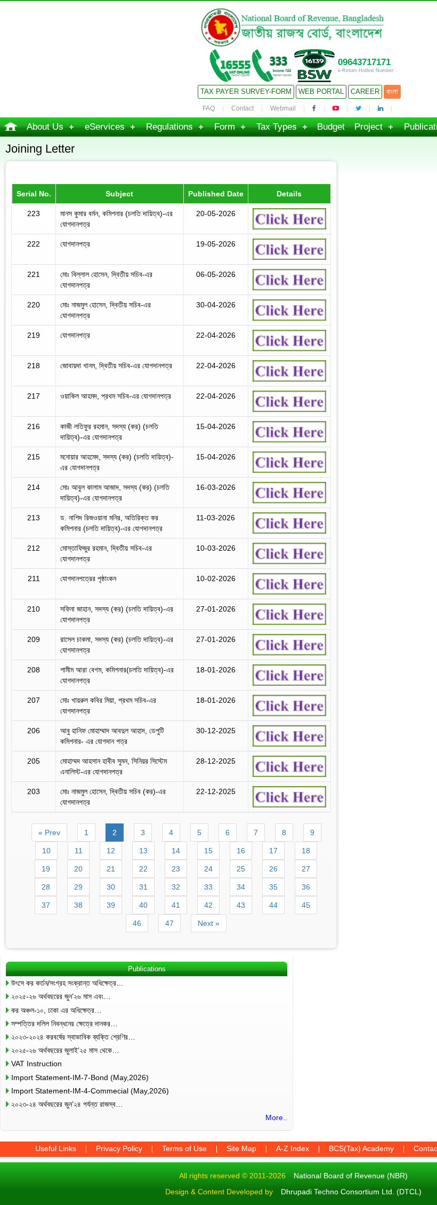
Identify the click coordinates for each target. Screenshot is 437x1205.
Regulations (169, 127)
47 (169, 923)
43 (241, 905)
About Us (45, 127)
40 (143, 905)
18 (306, 850)
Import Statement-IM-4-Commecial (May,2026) (90, 1091)
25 (241, 869)
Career (365, 92)
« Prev (49, 832)
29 (78, 887)
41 (176, 905)
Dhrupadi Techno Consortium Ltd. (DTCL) (351, 1191)
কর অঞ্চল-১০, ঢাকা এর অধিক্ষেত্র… (56, 1010)
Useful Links (55, 1148)
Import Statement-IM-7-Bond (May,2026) (80, 1077)
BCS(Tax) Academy (361, 1148)
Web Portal (321, 92)
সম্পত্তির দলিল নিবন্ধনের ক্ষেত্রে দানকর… (64, 1023)
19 (46, 869)
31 (143, 887)
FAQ (209, 108)
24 (208, 869)
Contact (242, 108)
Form (224, 127)
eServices (105, 127)
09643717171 (364, 62)
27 (306, 869)
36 (306, 887)
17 (273, 850)
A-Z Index (292, 1148)
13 (143, 850)
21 (111, 869)
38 (78, 905)
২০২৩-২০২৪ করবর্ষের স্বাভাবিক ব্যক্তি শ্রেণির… (73, 1037)
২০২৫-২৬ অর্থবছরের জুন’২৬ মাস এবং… (61, 996)
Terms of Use (184, 1148)
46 (137, 923)
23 (176, 869)
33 (208, 887)
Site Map (241, 1148)
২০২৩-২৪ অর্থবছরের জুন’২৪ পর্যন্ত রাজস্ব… (67, 1104)
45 (306, 905)
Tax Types (276, 127)
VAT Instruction (36, 1063)
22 (143, 869)
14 (176, 850)
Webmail (283, 108)
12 (111, 850)
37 (46, 905)
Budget (331, 127)
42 (208, 905)
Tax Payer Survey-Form (246, 92)
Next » (209, 923)
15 (208, 850)
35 (273, 887)
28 (46, 887)
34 (241, 887)
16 (241, 850)
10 (46, 850)
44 (273, 905)
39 (111, 905)
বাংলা (392, 92)
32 (176, 887)
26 (273, 869)
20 (78, 869)
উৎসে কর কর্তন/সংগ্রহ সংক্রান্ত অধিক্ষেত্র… (67, 983)
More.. (276, 1117)
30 (111, 887)
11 (79, 850)
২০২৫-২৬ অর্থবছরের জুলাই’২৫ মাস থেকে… (65, 1050)
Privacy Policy (119, 1148)
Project (368, 127)
